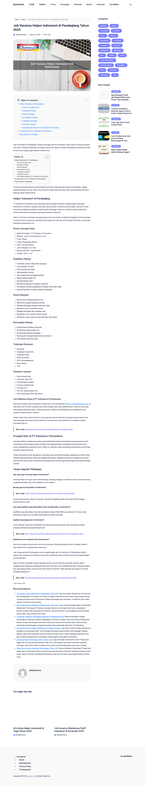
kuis (102, 55)
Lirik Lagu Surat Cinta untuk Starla (120, 123)
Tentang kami (25, 769)
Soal (102, 70)
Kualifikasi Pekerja (29, 111)
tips (115, 75)
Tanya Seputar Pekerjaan (28, 134)
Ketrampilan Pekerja (29, 117)
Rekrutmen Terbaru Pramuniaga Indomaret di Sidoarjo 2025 (49, 429)
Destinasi (104, 31)
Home (21, 760)
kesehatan (104, 50)
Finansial (78, 4)
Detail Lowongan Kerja (30, 107)
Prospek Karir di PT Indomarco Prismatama (35, 131)
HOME (31, 4)
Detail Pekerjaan (28, 114)
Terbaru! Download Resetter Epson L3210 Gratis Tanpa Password (121, 111)
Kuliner (112, 55)
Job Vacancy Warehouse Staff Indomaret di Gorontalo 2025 (70, 729)
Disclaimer (21, 757)
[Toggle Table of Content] (45, 157)
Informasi (117, 41)
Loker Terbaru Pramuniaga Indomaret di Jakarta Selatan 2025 (50, 493)
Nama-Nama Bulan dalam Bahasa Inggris (120, 151)
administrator (35, 670)
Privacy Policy (25, 766)
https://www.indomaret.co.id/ (77, 404)
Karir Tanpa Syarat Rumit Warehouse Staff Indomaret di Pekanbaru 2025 (54, 534)
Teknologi (104, 75)
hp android (104, 41)
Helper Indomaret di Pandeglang (31, 104)
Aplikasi (42, 4)
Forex (53, 4)
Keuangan (65, 4)
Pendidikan (114, 4)
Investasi (101, 4)
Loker (122, 55)
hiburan (113, 36)
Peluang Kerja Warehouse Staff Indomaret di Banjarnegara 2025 (50, 578)
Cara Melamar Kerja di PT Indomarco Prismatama (40, 128)
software (113, 70)
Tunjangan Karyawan (29, 121)
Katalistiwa (18, 4)
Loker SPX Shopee (107, 60)
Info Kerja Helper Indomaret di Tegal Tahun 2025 (28, 729)
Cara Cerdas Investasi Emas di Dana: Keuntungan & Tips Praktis (120, 138)
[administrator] (24, 673)
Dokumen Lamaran (29, 124)
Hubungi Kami (25, 763)
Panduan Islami (106, 65)
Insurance (104, 45)
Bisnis (89, 4)
